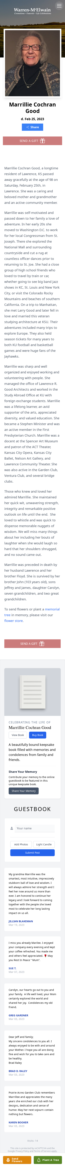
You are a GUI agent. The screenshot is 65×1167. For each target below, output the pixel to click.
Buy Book (37, 735)
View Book (18, 735)
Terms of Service (42, 1151)
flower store (13, 621)
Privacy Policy (22, 1151)
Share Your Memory (24, 791)
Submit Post (32, 852)
